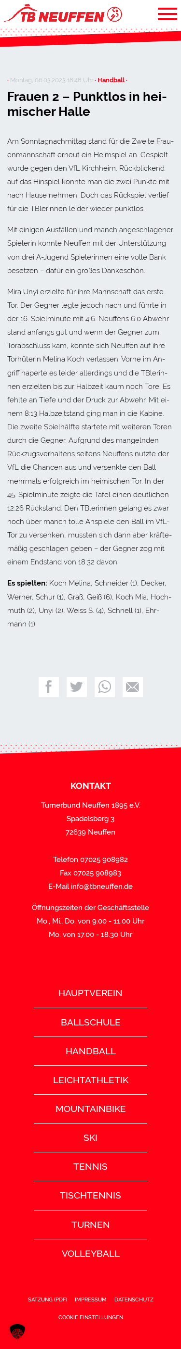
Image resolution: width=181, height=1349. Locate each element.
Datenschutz (133, 1299)
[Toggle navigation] (167, 13)
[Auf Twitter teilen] (77, 687)
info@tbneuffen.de (102, 886)
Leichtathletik (90, 1079)
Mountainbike (91, 1108)
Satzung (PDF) (47, 1299)
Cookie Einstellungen (90, 1317)
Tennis (90, 1166)
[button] (17, 1331)
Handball (91, 1051)
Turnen (90, 1224)
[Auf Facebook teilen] (49, 687)
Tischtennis (90, 1195)
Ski (90, 1137)
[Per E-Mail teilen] (133, 687)
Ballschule (91, 1022)
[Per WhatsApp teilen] (105, 687)
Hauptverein (90, 992)
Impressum (91, 1299)
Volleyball (91, 1253)
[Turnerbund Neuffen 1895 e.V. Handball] (62, 13)
